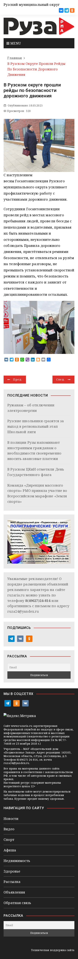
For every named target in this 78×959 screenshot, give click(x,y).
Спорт (9, 839)
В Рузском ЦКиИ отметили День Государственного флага (35, 472)
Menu (15, 43)
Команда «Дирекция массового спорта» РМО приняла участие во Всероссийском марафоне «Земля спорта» (37, 493)
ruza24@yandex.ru (23, 611)
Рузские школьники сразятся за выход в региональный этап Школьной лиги (35, 426)
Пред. (17, 379)
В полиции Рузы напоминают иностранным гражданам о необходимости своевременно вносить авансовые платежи (34, 450)
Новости (11, 818)
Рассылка (12, 881)
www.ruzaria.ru (21, 726)
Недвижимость (17, 860)
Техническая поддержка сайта (52, 950)
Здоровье (12, 871)
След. (60, 379)
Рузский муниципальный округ (32, 4)
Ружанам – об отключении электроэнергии (30, 408)
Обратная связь (17, 902)
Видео (9, 829)
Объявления (14, 892)
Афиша (10, 850)
